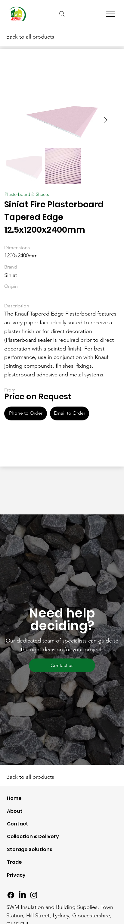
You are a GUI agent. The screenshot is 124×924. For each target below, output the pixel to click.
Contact (17, 823)
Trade (14, 862)
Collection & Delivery (33, 836)
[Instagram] (33, 895)
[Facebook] (10, 895)
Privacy (16, 875)
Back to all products (30, 36)
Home (14, 798)
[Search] (62, 14)
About (15, 811)
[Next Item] (105, 120)
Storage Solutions (29, 849)
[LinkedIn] (22, 895)
